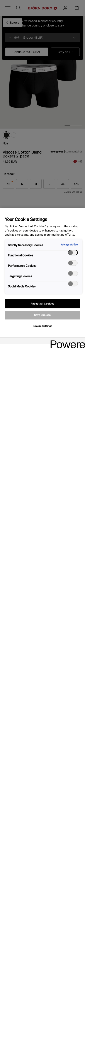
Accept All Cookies (42, 303)
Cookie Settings (43, 326)
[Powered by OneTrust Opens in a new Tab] (66, 341)
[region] (42, 623)
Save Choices (42, 314)
